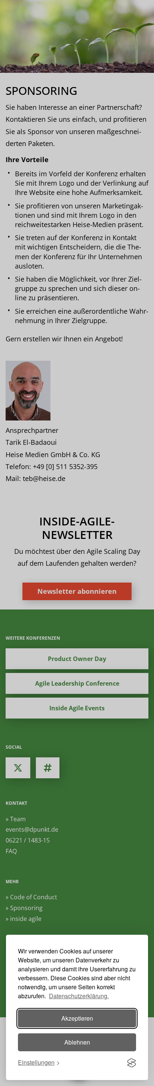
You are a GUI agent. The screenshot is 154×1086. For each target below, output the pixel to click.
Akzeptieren (77, 1018)
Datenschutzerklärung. (79, 996)
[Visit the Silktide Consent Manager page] (131, 1062)
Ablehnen (77, 1042)
